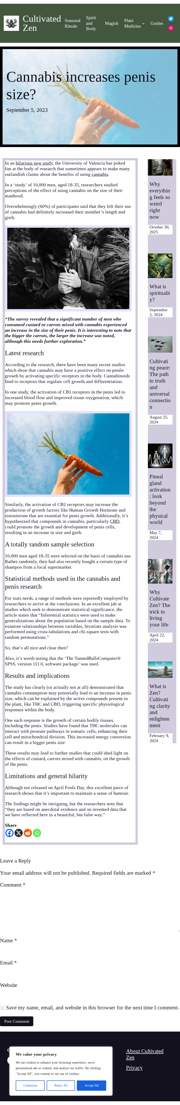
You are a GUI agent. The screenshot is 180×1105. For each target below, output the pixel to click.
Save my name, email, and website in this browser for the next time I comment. (92, 1007)
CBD (114, 521)
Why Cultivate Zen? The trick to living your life (160, 608)
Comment (13, 885)
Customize (30, 1085)
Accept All (92, 1085)
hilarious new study (34, 163)
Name (8, 940)
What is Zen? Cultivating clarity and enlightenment (160, 705)
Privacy (134, 1068)
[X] (19, 833)
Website (8, 985)
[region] (60, 1071)
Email (8, 963)
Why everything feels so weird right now (160, 200)
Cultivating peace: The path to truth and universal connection (160, 384)
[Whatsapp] (37, 833)
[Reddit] (28, 833)
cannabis (100, 174)
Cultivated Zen (42, 23)
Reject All (61, 1085)
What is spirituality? (160, 293)
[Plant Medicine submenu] (143, 23)
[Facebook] (9, 833)
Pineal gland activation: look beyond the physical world (160, 499)
